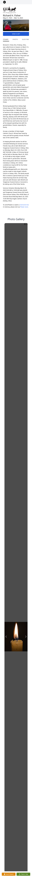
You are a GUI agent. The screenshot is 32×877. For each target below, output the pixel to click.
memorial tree (24, 205)
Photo (15, 39)
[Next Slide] (26, 636)
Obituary (4, 39)
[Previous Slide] (6, 636)
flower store (24, 207)
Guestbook (26, 39)
